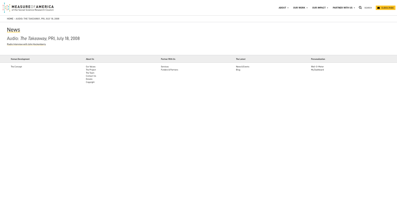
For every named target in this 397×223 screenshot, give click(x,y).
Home (10, 18)
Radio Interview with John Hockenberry (26, 44)
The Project (91, 70)
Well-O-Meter (317, 67)
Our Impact (319, 8)
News (13, 30)
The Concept (16, 67)
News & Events (242, 67)
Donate (89, 79)
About (282, 8)
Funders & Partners (169, 70)
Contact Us (91, 76)
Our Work (299, 8)
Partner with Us (342, 8)
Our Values (90, 67)
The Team (90, 73)
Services (165, 67)
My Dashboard (317, 70)
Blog (238, 70)
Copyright (90, 82)
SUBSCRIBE (387, 8)
